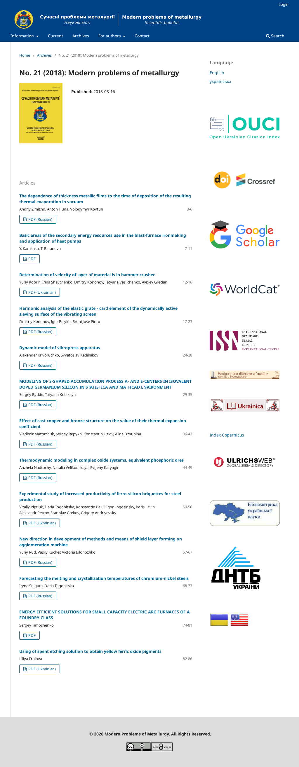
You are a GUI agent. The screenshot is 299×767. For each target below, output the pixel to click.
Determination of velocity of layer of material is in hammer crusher (87, 274)
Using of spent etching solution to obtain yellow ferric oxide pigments (90, 651)
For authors (110, 36)
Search (277, 36)
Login (283, 4)
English (217, 72)
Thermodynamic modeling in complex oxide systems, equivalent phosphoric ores (101, 460)
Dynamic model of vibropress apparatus (59, 347)
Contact (142, 36)
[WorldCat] (245, 297)
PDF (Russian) (39, 219)
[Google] (245, 247)
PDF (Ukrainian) (41, 292)
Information (23, 36)
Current (55, 36)
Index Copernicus (227, 435)
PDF (31, 258)
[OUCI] (245, 137)
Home (24, 55)
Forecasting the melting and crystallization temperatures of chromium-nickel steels (104, 578)
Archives (80, 36)
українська (220, 81)
